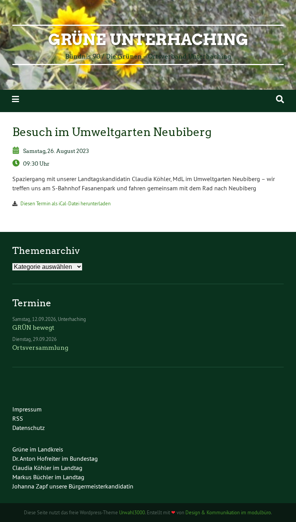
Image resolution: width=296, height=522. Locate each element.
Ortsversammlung (40, 347)
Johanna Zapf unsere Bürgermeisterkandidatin (72, 486)
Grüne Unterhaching (148, 39)
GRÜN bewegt (33, 327)
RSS (17, 418)
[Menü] (15, 99)
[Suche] (280, 99)
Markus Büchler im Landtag (48, 477)
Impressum (27, 409)
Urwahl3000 (132, 512)
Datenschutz (28, 427)
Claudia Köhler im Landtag (47, 468)
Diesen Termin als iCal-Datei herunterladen (65, 203)
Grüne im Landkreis (37, 449)
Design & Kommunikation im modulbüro (228, 512)
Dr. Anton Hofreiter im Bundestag (55, 458)
